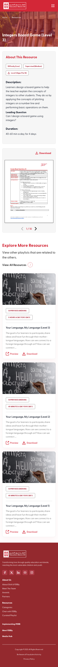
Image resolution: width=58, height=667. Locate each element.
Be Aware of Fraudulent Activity (29, 654)
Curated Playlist (9, 615)
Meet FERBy (7, 630)
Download (45, 153)
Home (4, 17)
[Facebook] (4, 572)
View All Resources (14, 265)
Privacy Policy (29, 659)
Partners (6, 596)
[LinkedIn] (18, 572)
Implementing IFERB (11, 623)
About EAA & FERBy (11, 584)
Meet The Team (9, 588)
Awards (5, 592)
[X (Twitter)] (11, 572)
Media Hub (7, 636)
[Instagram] (31, 572)
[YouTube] (25, 572)
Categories (7, 607)
